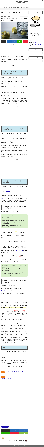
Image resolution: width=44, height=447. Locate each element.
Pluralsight (8, 191)
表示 (15, 65)
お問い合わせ (18, 5)
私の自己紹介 (36, 38)
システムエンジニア (5, 426)
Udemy (2, 198)
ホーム (15, 5)
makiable (21, 445)
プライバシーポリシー (27, 5)
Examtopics (3, 290)
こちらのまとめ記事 (37, 44)
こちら (35, 42)
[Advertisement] (14, 50)
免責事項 (22, 5)
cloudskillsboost (19, 250)
